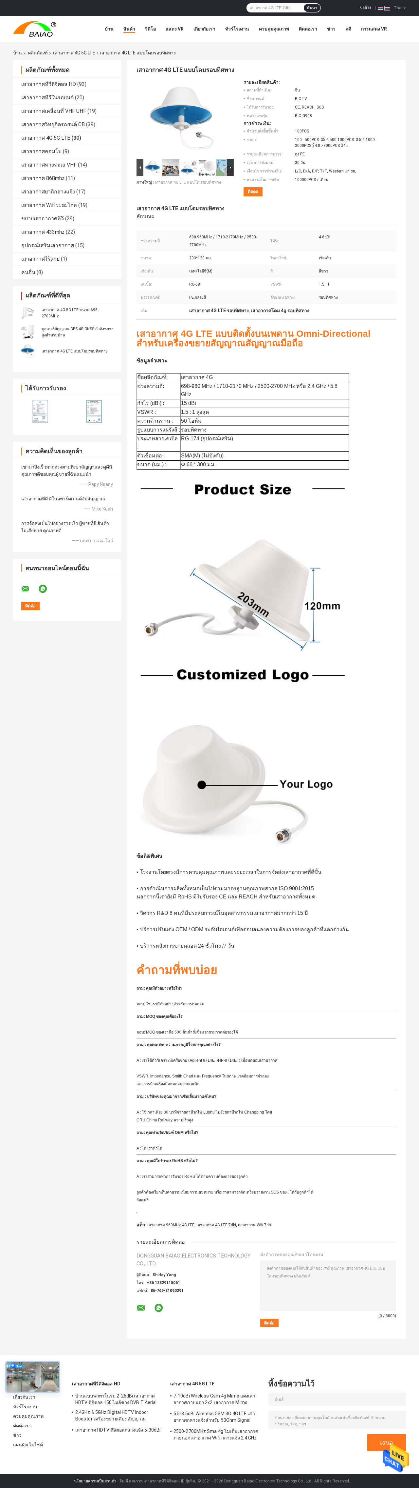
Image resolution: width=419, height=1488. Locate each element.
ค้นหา (312, 8)
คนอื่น (28, 272)
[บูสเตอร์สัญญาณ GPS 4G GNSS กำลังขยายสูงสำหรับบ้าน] (28, 332)
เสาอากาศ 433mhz (42, 232)
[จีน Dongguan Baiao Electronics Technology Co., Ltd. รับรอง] (40, 411)
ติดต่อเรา (308, 28)
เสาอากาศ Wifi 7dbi (255, 1225)
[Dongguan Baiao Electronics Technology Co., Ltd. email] (29, 589)
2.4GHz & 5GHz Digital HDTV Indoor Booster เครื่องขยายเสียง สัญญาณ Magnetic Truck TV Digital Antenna (112, 1416)
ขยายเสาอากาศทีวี (42, 218)
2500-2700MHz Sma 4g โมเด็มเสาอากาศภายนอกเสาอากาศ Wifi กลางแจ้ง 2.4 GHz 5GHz (215, 1435)
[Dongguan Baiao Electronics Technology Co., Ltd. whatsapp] (47, 589)
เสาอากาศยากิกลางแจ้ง (48, 192)
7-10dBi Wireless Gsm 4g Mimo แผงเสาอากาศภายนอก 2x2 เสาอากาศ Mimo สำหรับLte (214, 1400)
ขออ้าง (365, 7)
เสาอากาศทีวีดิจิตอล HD (48, 84)
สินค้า (129, 28)
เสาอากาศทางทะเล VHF (49, 165)
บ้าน (109, 28)
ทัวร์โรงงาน (237, 28)
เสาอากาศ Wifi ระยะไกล (49, 205)
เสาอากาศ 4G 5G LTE (74, 52)
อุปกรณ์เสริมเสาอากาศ (47, 245)
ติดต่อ (253, 191)
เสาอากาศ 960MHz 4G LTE (170, 1225)
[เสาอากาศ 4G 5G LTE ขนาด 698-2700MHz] (28, 313)
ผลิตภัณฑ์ (38, 52)
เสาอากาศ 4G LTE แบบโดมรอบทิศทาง (75, 351)
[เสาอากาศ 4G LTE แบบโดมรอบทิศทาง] (28, 351)
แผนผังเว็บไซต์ (28, 1444)
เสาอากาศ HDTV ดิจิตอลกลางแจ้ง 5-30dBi (117, 1430)
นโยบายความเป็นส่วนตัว (95, 1481)
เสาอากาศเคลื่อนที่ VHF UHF (53, 111)
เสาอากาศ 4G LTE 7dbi (216, 1225)
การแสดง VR (374, 28)
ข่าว (331, 28)
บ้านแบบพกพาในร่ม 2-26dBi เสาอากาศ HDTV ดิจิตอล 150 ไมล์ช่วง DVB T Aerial (115, 1399)
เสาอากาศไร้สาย (40, 259)
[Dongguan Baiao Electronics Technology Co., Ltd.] (49, 29)
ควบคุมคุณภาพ (274, 28)
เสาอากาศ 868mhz (42, 178)
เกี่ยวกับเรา (204, 28)
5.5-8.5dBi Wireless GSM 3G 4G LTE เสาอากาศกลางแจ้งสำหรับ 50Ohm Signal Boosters (214, 1418)
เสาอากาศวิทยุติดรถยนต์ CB (53, 124)
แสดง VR (175, 28)
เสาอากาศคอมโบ (41, 151)
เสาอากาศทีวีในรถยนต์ (47, 97)
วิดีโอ (150, 28)
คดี (348, 28)
